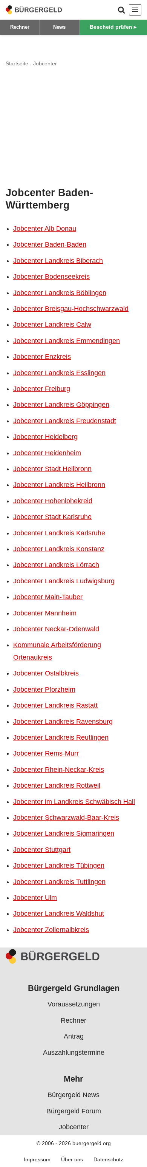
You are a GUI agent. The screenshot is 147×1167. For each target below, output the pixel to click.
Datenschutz (108, 1159)
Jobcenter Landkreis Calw (52, 324)
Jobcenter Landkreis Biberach (58, 260)
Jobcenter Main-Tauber (48, 597)
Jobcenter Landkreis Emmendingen (66, 341)
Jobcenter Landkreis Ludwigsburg (64, 581)
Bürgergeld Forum (73, 1110)
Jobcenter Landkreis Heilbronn (59, 484)
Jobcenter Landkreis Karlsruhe (59, 533)
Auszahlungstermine (73, 1052)
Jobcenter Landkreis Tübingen (58, 865)
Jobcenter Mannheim (45, 613)
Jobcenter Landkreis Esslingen (59, 373)
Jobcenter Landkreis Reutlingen (61, 737)
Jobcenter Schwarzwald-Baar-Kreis (66, 817)
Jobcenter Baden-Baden (49, 244)
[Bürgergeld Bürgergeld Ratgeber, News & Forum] (34, 9)
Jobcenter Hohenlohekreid (52, 501)
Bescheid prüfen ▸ (113, 27)
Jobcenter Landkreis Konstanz (58, 549)
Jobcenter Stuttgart (41, 849)
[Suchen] (121, 10)
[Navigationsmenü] (135, 9)
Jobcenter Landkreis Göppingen (61, 404)
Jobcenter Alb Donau (44, 228)
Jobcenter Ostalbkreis (46, 673)
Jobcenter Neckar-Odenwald (56, 629)
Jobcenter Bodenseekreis (51, 276)
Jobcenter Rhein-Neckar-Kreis (58, 769)
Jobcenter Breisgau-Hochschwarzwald (71, 308)
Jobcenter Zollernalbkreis (51, 930)
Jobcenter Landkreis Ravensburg (63, 721)
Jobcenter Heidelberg (45, 437)
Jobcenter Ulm (35, 897)
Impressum (37, 1159)
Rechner (19, 27)
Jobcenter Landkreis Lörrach (56, 565)
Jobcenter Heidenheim (47, 453)
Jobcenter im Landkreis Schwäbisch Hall (74, 801)
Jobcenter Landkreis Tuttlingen (59, 882)
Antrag (74, 1036)
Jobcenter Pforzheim (44, 689)
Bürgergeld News (73, 1095)
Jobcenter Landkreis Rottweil (56, 785)
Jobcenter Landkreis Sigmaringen (63, 833)
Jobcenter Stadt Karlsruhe (52, 517)
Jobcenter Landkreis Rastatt (55, 705)
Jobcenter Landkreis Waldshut (58, 913)
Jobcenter (45, 63)
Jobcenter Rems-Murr (46, 753)
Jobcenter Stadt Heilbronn (52, 469)
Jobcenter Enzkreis (42, 356)
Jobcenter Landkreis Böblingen (59, 293)
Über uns (72, 1159)
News (59, 27)
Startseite (17, 63)
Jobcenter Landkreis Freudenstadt (64, 421)
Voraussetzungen (73, 1004)
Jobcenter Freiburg (41, 389)
